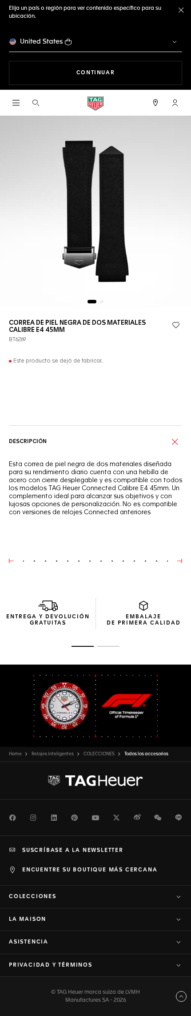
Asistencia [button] (28, 942)
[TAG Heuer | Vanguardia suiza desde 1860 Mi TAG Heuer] (95, 780)
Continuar (129, 73)
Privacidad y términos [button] (50, 965)
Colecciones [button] (32, 896)
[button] (175, 103)
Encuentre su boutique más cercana (89, 870)
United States (41, 41)
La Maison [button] (27, 919)
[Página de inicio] (95, 103)
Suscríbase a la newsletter (72, 850)
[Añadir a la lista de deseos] (176, 325)
